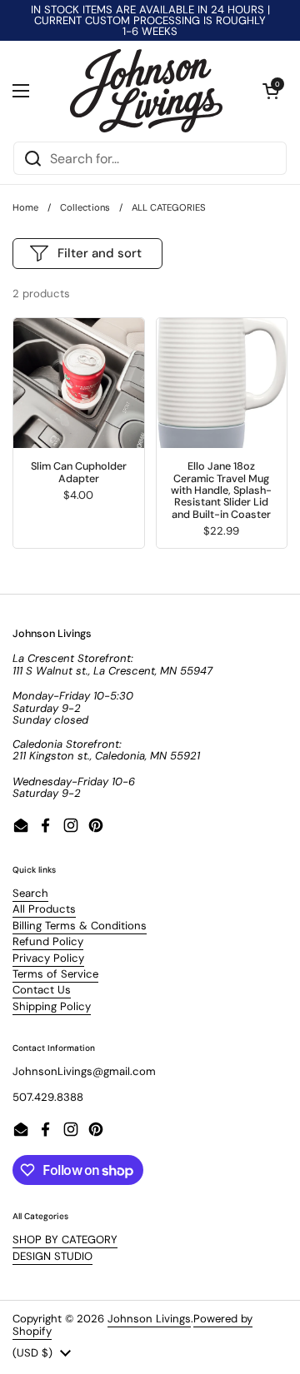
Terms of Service (55, 974)
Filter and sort (100, 253)
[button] (271, 90)
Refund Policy (47, 941)
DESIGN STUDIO (52, 1256)
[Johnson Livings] (146, 90)
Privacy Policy (48, 958)
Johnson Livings (149, 1319)
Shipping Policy (51, 1006)
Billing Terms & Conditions (79, 925)
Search (30, 893)
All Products (44, 909)
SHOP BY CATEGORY (65, 1239)
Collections (85, 207)
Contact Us (41, 990)
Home (25, 207)
